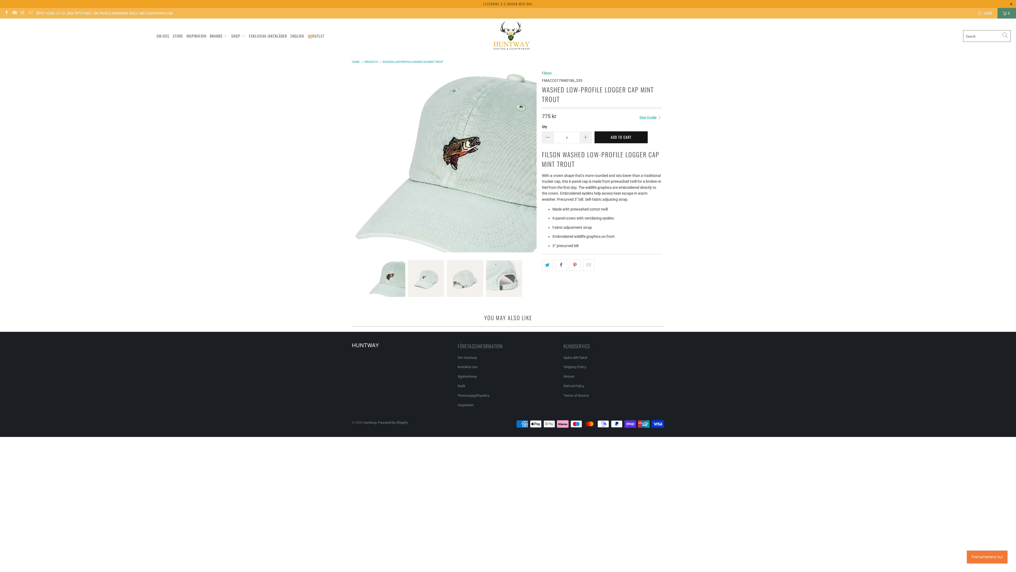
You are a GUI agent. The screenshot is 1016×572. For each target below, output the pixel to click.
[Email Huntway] (30, 13)
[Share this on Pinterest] (575, 265)
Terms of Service (576, 395)
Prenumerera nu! (987, 557)
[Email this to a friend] (589, 265)
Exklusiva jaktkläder (268, 36)
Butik (461, 386)
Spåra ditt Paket (575, 358)
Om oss (163, 36)
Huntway (370, 422)
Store (178, 36)
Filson (547, 73)
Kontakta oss (468, 367)
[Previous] (358, 161)
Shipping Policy (575, 367)
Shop (235, 36)
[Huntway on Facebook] (6, 13)
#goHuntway (467, 376)
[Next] (532, 161)
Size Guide (648, 117)
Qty (544, 127)
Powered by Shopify (393, 422)
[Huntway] (511, 36)
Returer (569, 376)
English (297, 36)
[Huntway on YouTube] (14, 13)
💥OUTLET (315, 36)
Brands (216, 36)
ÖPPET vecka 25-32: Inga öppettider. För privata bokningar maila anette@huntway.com (105, 13)
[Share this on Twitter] (547, 265)
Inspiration (196, 36)
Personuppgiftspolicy (473, 395)
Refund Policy (574, 386)
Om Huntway (467, 358)
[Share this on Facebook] (561, 265)
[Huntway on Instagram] (22, 13)
